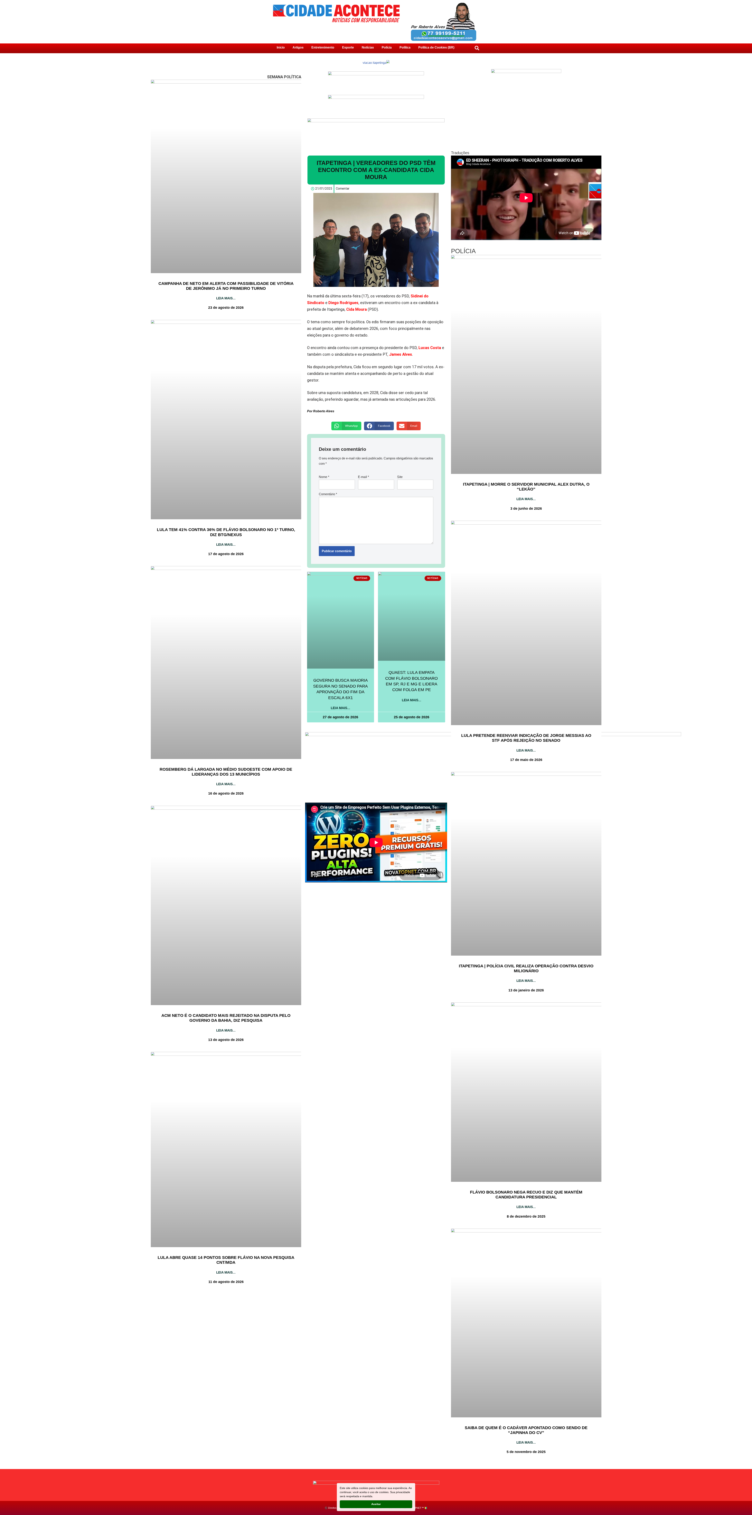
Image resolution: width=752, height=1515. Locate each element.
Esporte (348, 47)
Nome (324, 477)
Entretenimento (322, 47)
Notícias (368, 47)
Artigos (298, 47)
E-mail (363, 477)
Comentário (328, 494)
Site (400, 477)
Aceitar (376, 1504)
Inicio (281, 47)
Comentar (342, 188)
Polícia (387, 47)
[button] (346, 426)
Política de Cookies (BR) (436, 47)
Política (405, 47)
